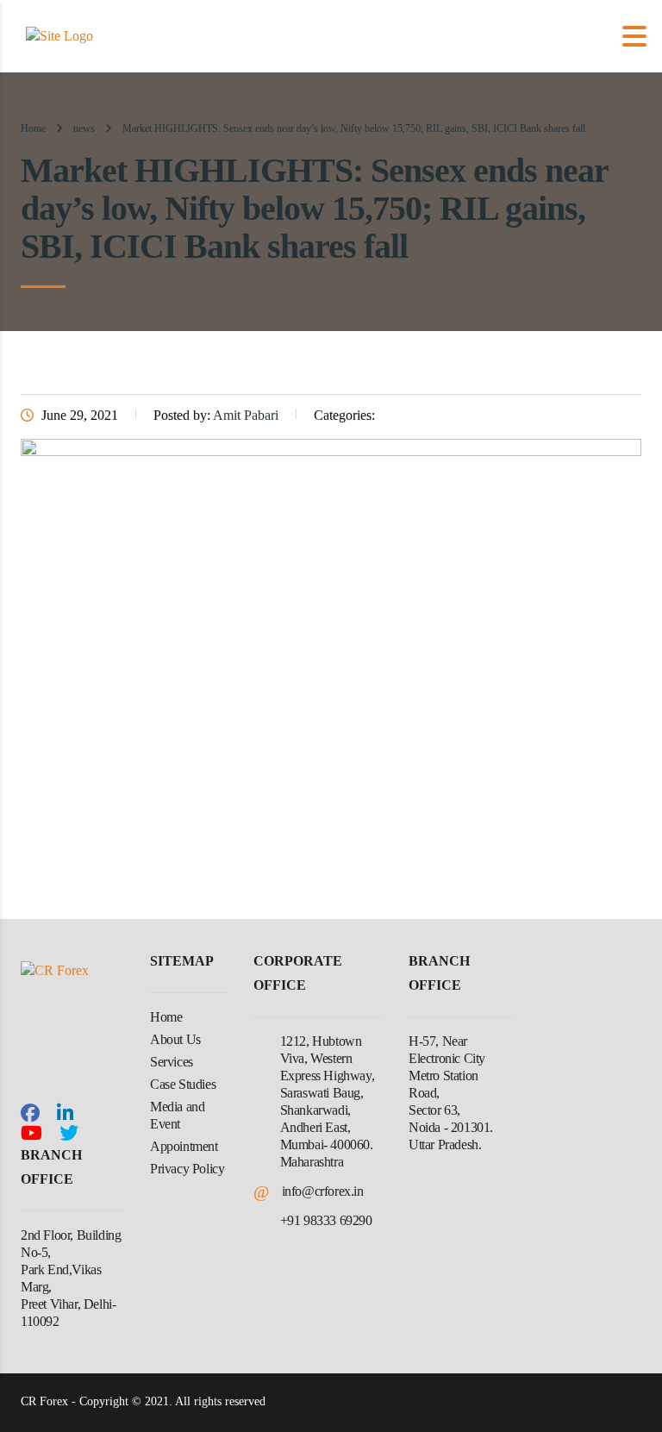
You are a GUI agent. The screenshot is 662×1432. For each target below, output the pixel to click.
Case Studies (182, 1084)
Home (33, 128)
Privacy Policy (187, 1168)
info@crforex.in (323, 1191)
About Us (175, 1039)
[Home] (59, 35)
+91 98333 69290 (326, 1220)
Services (171, 1061)
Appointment (184, 1146)
